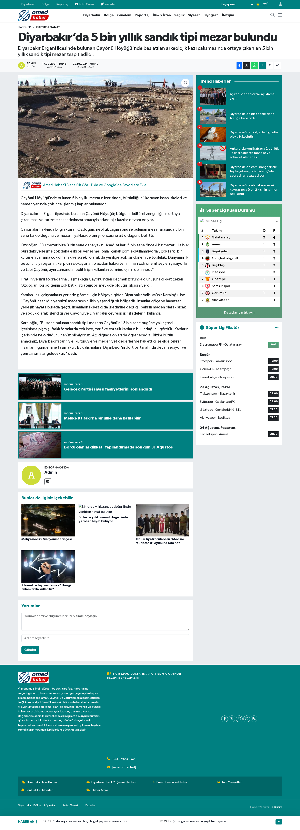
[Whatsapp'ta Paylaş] (254, 65)
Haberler (24, 27)
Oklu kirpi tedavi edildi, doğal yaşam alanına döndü (91, 821)
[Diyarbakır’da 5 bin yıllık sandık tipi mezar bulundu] (105, 126)
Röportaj (62, 4)
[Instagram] (239, 718)
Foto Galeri (86, 4)
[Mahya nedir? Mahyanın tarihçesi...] (48, 520)
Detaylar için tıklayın (239, 312)
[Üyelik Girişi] (279, 4)
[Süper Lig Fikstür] (277, 327)
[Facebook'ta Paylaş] (239, 65)
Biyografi (211, 15)
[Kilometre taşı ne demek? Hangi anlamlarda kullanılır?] (48, 566)
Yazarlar (110, 4)
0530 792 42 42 (123, 759)
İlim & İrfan (162, 15)
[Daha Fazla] (262, 65)
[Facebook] (224, 718)
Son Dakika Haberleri (39, 790)
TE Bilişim (276, 807)
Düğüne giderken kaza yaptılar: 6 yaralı (197, 821)
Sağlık (179, 15)
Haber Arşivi (100, 790)
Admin (50, 472)
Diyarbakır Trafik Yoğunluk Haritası (113, 782)
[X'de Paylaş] (246, 65)
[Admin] (31, 475)
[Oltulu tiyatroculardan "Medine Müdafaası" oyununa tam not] (162, 520)
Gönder (30, 650)
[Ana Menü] (280, 15)
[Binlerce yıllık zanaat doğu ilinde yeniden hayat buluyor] (105, 509)
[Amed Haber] (33, 15)
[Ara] (273, 15)
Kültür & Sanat (48, 27)
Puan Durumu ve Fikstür (172, 782)
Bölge (46, 4)
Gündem (124, 15)
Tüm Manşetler (232, 782)
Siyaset (194, 15)
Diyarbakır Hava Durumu (42, 782)
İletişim (228, 15)
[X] (232, 718)
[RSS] (254, 718)
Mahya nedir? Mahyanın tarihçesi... (48, 539)
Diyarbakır (28, 4)
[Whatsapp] (246, 718)
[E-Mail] (47, 481)
